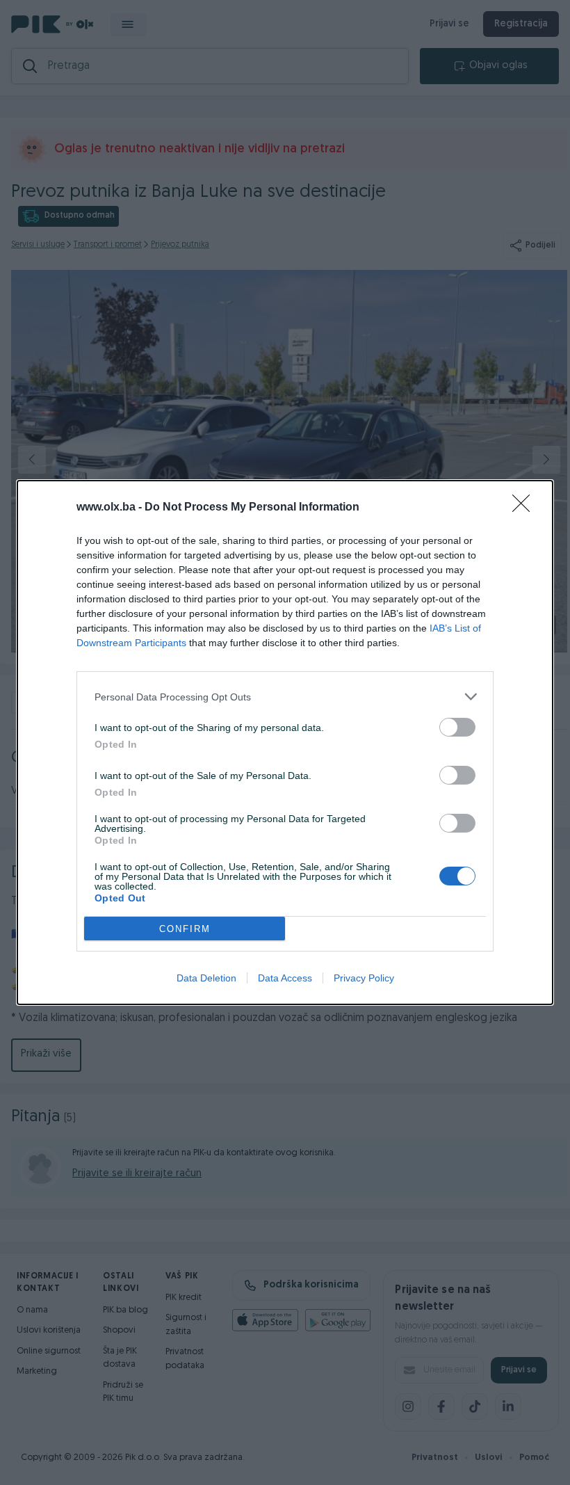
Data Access (285, 978)
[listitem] (285, 696)
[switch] (457, 727)
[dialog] (285, 742)
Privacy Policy (364, 978)
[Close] (525, 508)
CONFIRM (185, 929)
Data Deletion (206, 978)
